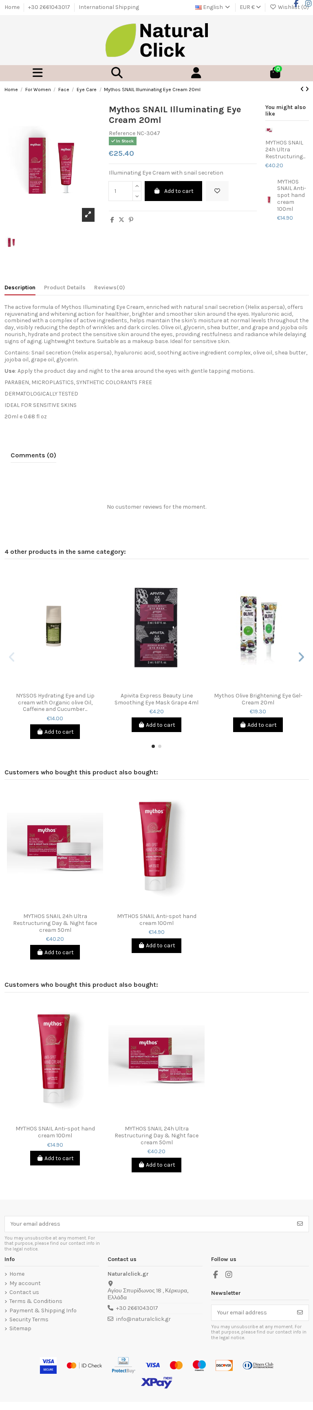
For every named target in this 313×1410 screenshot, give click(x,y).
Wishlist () (293, 7)
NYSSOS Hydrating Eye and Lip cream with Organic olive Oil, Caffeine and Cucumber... (55, 703)
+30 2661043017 (49, 7)
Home (12, 7)
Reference (122, 133)
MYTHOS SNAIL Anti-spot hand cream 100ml (291, 195)
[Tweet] (121, 219)
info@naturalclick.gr (143, 1319)
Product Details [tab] (65, 287)
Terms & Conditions (35, 1301)
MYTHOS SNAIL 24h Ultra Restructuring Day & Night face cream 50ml (55, 923)
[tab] (109, 289)
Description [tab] (19, 287)
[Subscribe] (300, 1224)
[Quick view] (61, 685)
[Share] (112, 219)
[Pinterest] (131, 219)
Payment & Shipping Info (43, 1310)
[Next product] (307, 89)
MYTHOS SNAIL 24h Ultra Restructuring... (285, 150)
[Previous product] (302, 89)
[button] (153, 746)
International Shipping (109, 7)
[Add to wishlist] (217, 191)
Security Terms (28, 1319)
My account (25, 1283)
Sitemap (20, 1328)
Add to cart (179, 191)
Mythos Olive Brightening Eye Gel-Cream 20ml (258, 699)
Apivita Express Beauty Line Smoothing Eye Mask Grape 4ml (156, 699)
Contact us (24, 1292)
